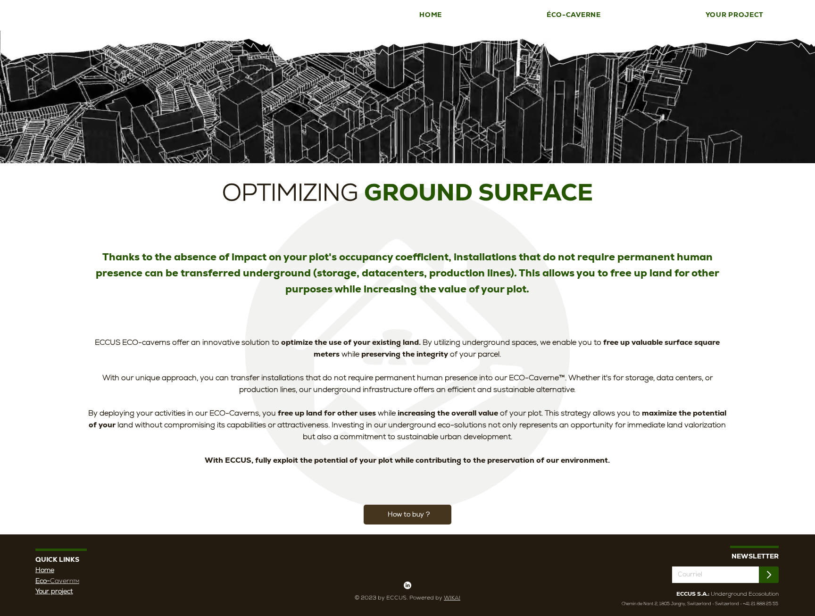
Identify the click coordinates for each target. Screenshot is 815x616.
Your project (54, 591)
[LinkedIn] (407, 585)
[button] (573, 15)
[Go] (769, 574)
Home (44, 570)
